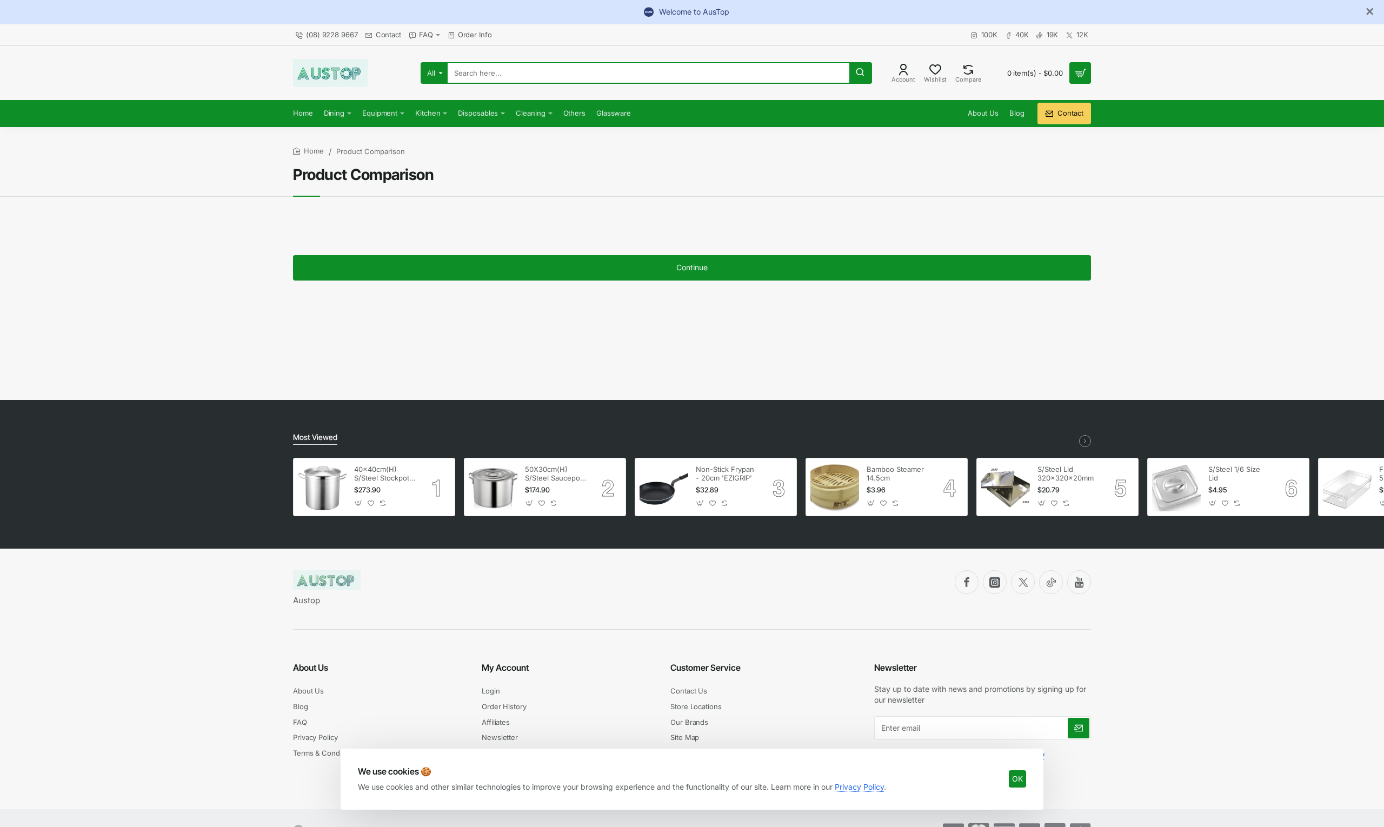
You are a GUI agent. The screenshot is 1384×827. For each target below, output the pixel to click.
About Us (310, 667)
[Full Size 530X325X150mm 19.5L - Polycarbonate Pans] (1347, 487)
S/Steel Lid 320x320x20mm (1065, 474)
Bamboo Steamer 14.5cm (895, 474)
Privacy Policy (859, 786)
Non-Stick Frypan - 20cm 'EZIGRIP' (725, 474)
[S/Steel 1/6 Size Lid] (1176, 487)
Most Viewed (315, 437)
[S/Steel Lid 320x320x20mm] (1005, 487)
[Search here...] (860, 73)
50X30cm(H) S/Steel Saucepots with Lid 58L (555, 474)
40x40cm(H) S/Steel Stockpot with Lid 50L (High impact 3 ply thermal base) (384, 474)
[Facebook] (967, 582)
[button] (359, 503)
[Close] (1370, 11)
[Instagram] (995, 582)
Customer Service (705, 667)
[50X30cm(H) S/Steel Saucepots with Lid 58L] (493, 487)
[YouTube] (1079, 582)
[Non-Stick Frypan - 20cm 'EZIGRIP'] (664, 487)
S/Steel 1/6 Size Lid (1234, 474)
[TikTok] (1051, 582)
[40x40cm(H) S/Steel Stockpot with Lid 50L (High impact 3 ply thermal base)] (322, 487)
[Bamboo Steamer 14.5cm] (834, 487)
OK (1017, 778)
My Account (505, 667)
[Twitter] (1023, 582)
